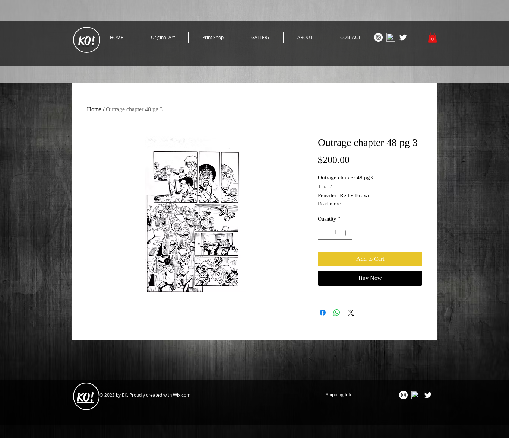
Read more (329, 204)
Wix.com (181, 395)
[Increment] (346, 232)
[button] (432, 37)
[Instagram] (378, 37)
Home (94, 109)
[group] (257, 322)
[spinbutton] (335, 232)
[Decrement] (323, 232)
